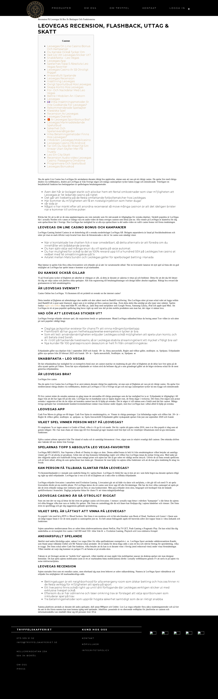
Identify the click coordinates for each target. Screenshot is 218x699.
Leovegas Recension (61, 78)
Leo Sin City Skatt (58, 154)
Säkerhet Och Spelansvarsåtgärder (61, 130)
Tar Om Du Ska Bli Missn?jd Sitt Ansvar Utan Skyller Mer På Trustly (68, 148)
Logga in (177, 8)
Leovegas (53, 99)
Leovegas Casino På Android (66, 143)
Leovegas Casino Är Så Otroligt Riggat (67, 71)
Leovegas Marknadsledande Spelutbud (66, 124)
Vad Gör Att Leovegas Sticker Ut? (69, 54)
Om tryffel (119, 8)
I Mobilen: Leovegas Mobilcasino (69, 140)
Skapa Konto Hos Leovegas (65, 87)
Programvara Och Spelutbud (66, 163)
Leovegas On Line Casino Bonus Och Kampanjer (68, 48)
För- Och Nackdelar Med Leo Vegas (66, 92)
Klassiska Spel (56, 110)
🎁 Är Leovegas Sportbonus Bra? (68, 119)
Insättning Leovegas (61, 81)
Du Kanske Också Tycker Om (66, 52)
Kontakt (149, 8)
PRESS (21, 669)
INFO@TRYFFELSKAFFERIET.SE (37, 642)
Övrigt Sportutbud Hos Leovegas (69, 84)
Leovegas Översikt (59, 116)
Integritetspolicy (95, 650)
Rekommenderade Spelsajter (66, 107)
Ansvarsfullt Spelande (61, 75)
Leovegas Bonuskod (60, 166)
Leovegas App (56, 60)
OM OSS (22, 664)
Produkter (61, 8)
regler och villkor (52, 305)
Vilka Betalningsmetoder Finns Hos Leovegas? (68, 136)
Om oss (90, 8)
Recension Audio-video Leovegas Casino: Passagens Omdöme (69, 159)
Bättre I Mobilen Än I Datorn (66, 95)
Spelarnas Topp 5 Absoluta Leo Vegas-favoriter (67, 65)
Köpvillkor (90, 644)
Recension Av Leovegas (62, 113)
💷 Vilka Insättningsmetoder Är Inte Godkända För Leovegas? (68, 103)
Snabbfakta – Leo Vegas (63, 57)
